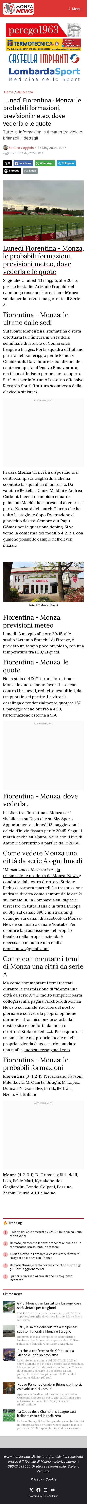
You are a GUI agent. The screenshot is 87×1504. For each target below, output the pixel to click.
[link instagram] (46, 1489)
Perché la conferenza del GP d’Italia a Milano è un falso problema (45, 1352)
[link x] (31, 1489)
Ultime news (12, 1294)
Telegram (68, 163)
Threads (14, 170)
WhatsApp (46, 163)
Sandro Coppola (21, 148)
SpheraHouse (50, 1496)
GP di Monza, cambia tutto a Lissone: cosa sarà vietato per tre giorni (49, 1305)
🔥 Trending (12, 1223)
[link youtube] (53, 1489)
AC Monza (25, 92)
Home (8, 92)
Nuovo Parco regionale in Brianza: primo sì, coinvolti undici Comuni (49, 1386)
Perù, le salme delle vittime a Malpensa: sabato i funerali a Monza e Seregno (47, 1329)
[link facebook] (38, 1489)
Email (32, 170)
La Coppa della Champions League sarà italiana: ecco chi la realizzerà (46, 1413)
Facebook (25, 163)
